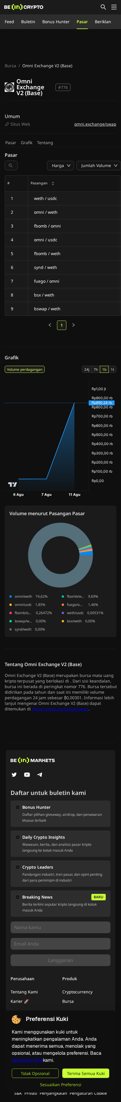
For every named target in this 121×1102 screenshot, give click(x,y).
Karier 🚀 (20, 1001)
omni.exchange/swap (95, 124)
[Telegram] (39, 775)
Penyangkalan (53, 1093)
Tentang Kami (24, 992)
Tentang (45, 142)
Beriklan (103, 21)
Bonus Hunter (56, 21)
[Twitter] (14, 775)
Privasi (30, 1093)
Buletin (28, 21)
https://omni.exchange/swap (60, 709)
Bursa (10, 65)
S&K (18, 1093)
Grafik (26, 142)
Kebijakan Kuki (27, 1060)
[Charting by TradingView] (13, 484)
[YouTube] (27, 775)
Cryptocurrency (77, 992)
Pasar (82, 21)
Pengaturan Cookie (88, 1093)
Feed (9, 21)
